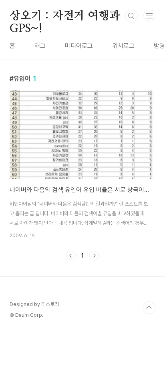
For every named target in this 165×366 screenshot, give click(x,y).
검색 (131, 16)
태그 (40, 46)
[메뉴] (149, 16)
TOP (149, 307)
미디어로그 (79, 46)
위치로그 (123, 46)
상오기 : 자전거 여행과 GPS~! (65, 16)
